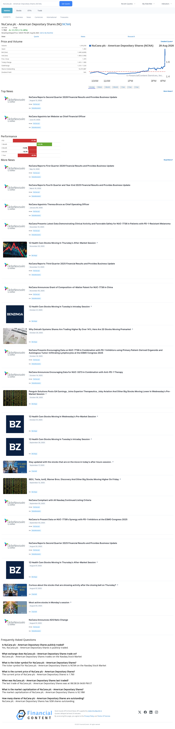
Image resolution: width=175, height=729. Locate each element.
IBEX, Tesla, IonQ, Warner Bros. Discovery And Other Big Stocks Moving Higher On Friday (75, 479)
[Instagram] (156, 715)
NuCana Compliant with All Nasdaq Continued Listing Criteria (60, 500)
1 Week (99, 87)
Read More (168, 160)
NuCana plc (36, 104)
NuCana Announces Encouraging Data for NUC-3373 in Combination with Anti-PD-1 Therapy (76, 372)
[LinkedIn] (150, 715)
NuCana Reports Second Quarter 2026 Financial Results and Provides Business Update (73, 97)
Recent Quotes (127, 4)
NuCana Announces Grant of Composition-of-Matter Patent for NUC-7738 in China (71, 287)
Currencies (39, 17)
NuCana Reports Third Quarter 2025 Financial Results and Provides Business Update (72, 263)
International (51, 17)
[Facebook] (145, 715)
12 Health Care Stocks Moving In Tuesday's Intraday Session (60, 306)
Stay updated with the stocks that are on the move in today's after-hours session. (71, 462)
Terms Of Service (104, 716)
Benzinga (34, 255)
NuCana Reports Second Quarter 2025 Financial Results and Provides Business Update (73, 543)
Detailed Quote (166, 41)
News (29, 17)
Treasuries (64, 17)
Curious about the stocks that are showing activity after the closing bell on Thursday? (73, 585)
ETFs (29, 10)
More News (168, 91)
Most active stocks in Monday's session (50, 602)
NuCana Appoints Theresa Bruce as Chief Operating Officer (59, 204)
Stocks (18, 10)
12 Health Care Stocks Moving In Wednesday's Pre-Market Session (63, 416)
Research (131, 36)
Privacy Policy (89, 716)
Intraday (91, 87)
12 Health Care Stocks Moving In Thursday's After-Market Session (63, 243)
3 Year (130, 87)
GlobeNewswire (36, 108)
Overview (19, 17)
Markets (7, 10)
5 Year (137, 87)
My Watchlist (147, 4)
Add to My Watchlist (46, 33)
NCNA (66, 24)
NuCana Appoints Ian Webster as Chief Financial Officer (57, 116)
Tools (40, 10)
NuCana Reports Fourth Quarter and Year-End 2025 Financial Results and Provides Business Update (79, 185)
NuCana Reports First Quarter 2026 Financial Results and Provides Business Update (71, 166)
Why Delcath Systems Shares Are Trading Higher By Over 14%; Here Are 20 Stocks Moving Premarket (81, 329)
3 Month (115, 87)
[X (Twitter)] (139, 715)
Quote (36, 36)
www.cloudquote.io (95, 711)
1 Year (123, 87)
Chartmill (34, 471)
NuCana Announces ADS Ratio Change (48, 620)
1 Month (107, 87)
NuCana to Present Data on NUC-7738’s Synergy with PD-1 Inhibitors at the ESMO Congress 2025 (78, 519)
